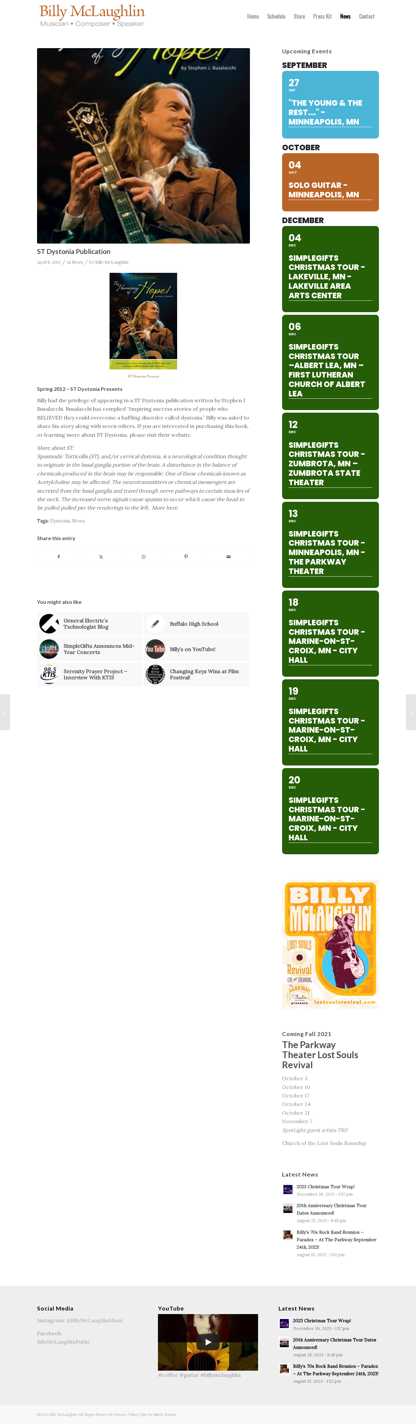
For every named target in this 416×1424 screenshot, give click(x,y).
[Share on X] (101, 557)
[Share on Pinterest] (186, 557)
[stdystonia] (143, 146)
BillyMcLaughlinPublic (63, 1341)
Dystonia (60, 521)
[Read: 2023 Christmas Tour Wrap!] (288, 1189)
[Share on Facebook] (58, 557)
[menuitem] (253, 16)
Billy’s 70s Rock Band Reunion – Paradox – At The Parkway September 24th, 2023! (336, 1239)
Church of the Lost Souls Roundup (324, 1143)
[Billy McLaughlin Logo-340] (92, 16)
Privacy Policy (126, 1414)
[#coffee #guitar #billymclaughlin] (208, 1342)
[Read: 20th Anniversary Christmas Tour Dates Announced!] (288, 1208)
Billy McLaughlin (111, 262)
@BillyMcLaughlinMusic (95, 1320)
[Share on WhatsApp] (144, 557)
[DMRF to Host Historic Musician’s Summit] (5, 712)
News (77, 262)
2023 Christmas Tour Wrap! (326, 1187)
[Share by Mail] (228, 557)
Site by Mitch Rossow (159, 1414)
